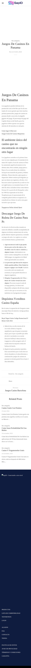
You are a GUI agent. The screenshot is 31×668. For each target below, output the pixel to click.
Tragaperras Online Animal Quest (12, 207)
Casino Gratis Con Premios (12, 408)
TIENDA (4, 638)
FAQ (3, 631)
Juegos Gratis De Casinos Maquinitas (13, 134)
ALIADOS (5, 627)
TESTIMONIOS (6, 617)
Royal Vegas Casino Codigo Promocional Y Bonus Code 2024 (15, 320)
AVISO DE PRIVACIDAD (9, 649)
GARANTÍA (5, 656)
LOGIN (4, 620)
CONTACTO (5, 634)
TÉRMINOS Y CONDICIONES (11, 652)
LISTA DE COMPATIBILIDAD (11, 613)
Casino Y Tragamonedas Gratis (13, 450)
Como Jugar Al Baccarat (9, 131)
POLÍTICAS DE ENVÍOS (9, 645)
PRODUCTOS (6, 609)
